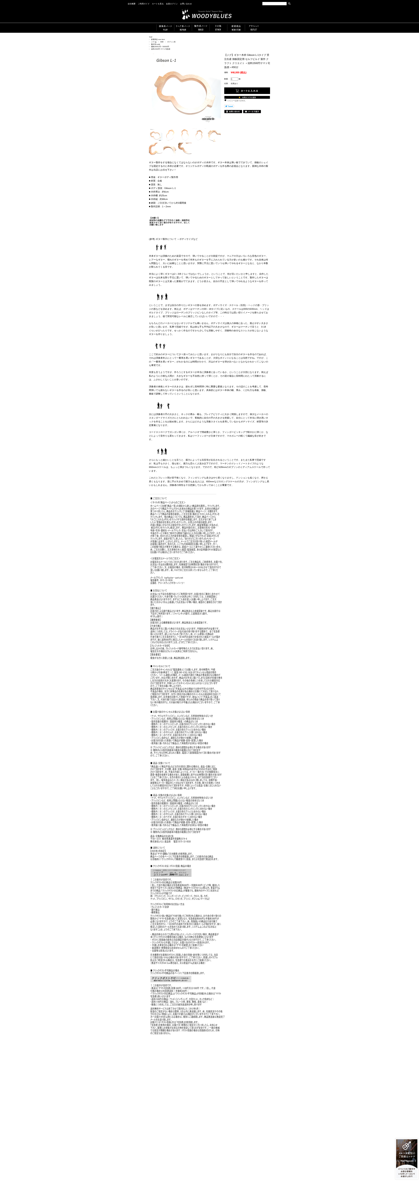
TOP (150, 37)
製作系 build (155, 44)
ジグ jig (153, 42)
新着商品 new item (158, 39)
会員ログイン (172, 4)
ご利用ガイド (144, 4)
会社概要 (132, 4)
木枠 (162, 42)
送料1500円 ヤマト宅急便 (160, 49)
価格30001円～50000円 (160, 46)
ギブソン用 (171, 42)
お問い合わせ (186, 4)
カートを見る (158, 4)
